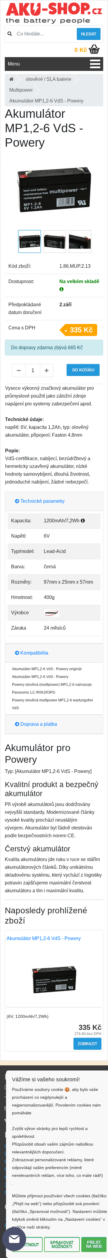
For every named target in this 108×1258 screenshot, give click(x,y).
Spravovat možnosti (62, 1244)
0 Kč (80, 50)
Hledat (88, 34)
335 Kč (81, 330)
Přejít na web (94, 1244)
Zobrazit (87, 1044)
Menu (14, 63)
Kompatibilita (33, 652)
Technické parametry (41, 501)
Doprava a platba (38, 724)
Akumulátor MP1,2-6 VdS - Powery (44, 938)
